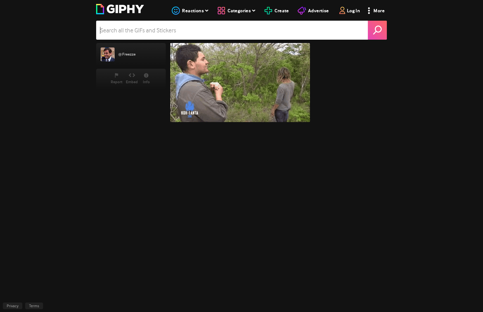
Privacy (12, 306)
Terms (34, 306)
